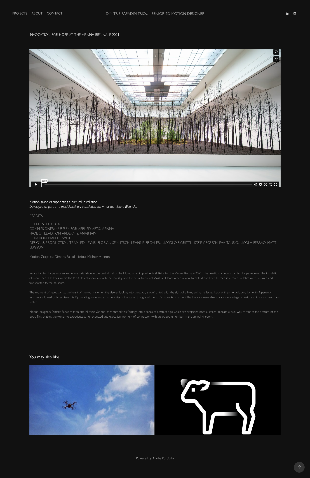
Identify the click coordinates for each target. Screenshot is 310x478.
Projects (19, 13)
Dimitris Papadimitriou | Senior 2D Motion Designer (155, 13)
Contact (54, 13)
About (37, 13)
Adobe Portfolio (163, 458)
